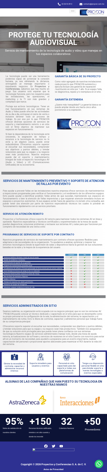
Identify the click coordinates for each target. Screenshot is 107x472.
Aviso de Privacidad (53, 469)
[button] (99, 464)
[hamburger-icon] (73, 11)
